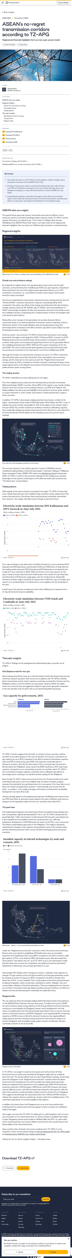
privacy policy (42, 1203)
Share (5, 150)
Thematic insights (8, 113)
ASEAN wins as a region (11, 100)
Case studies (5, 1224)
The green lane (8, 118)
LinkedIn (55, 1215)
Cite (10, 150)
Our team (20, 1224)
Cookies (38, 1221)
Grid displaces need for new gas (14, 116)
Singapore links (8, 121)
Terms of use (39, 1218)
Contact (20, 1221)
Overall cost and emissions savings (15, 105)
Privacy (37, 1215)
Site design (39, 1224)
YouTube (55, 1224)
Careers (20, 1218)
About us (20, 1215)
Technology (21, 1227)
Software (4, 1215)
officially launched (49, 473)
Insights (4, 1218)
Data (3, 1221)
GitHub (55, 1221)
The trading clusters (10, 108)
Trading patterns (9, 110)
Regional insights (8, 103)
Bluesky (55, 1218)
